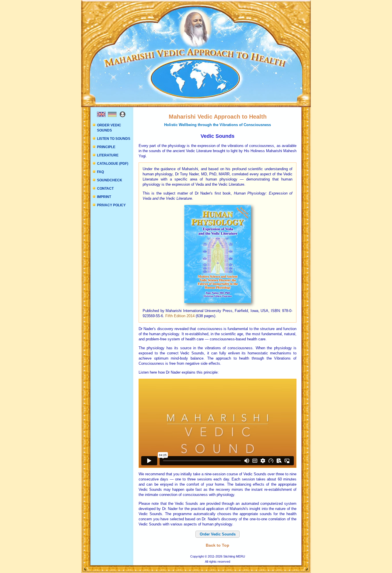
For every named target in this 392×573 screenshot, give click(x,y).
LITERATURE (108, 155)
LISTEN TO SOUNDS (113, 139)
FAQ (100, 172)
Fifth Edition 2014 (180, 316)
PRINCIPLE (106, 147)
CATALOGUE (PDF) (112, 164)
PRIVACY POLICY (111, 205)
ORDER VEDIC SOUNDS (109, 127)
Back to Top (217, 545)
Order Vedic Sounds (218, 534)
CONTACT (105, 189)
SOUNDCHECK (109, 180)
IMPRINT (104, 197)
